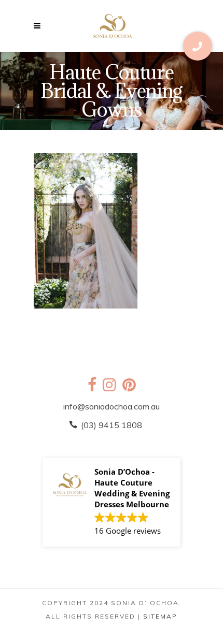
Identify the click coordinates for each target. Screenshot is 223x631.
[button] (197, 46)
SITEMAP (160, 616)
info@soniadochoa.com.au (111, 406)
